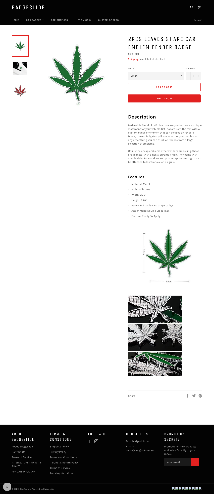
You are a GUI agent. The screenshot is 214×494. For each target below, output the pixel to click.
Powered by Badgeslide (43, 489)
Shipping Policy (59, 446)
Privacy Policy (58, 451)
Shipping (133, 59)
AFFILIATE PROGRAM (23, 471)
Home (15, 20)
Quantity (190, 68)
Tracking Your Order (62, 473)
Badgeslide (28, 7)
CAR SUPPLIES (60, 20)
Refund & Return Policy (64, 462)
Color (131, 68)
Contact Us (18, 451)
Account (198, 20)
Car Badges (34, 20)
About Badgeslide (22, 446)
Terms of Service (22, 457)
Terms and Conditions (63, 457)
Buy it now (164, 98)
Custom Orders (108, 20)
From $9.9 (84, 20)
